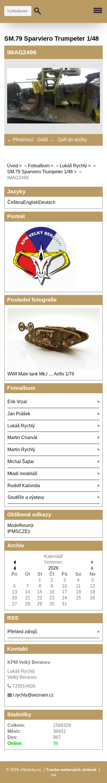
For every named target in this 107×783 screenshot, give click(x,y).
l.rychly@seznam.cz (33, 694)
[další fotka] (54, 127)
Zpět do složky (72, 139)
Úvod (12, 165)
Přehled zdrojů (22, 631)
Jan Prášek (18, 413)
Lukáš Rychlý (73, 165)
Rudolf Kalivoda (23, 485)
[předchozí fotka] (54, 64)
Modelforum (19, 525)
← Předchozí (20, 139)
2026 (53, 568)
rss (53, 774)
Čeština (15, 202)
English (31, 202)
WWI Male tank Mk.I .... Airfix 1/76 (40, 373)
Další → (45, 139)
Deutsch (47, 202)
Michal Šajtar (20, 461)
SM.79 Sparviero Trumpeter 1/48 (40, 171)
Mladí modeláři (22, 473)
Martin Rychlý (21, 449)
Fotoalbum (39, 165)
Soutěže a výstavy (25, 497)
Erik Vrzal (17, 401)
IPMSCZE (17, 531)
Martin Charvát (22, 437)
